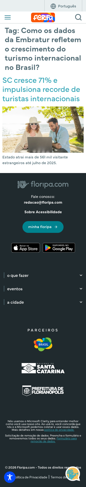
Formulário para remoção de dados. (54, 439)
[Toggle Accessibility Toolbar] (10, 477)
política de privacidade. (59, 429)
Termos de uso (62, 477)
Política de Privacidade (30, 477)
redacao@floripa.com (43, 202)
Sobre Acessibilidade (43, 211)
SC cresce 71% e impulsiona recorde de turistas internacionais (41, 88)
